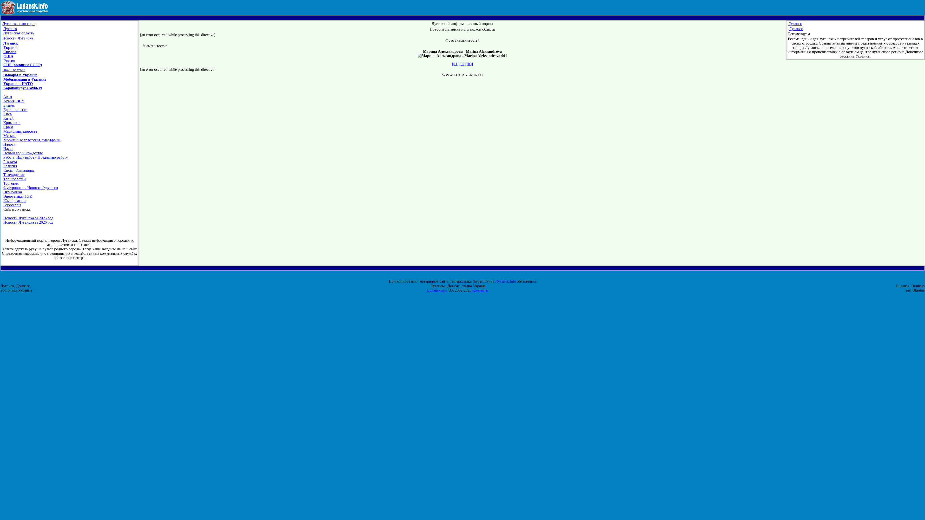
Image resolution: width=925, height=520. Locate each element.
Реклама (10, 162)
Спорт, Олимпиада (18, 170)
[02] (462, 64)
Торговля (11, 183)
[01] (455, 64)
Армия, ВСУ (13, 101)
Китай (8, 118)
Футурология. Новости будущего (30, 188)
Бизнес (9, 105)
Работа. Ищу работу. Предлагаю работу (35, 157)
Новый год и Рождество (23, 153)
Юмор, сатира (14, 201)
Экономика (12, 192)
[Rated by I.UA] (466, 277)
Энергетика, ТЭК (17, 196)
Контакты (480, 290)
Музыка (9, 136)
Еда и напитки (15, 110)
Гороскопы (12, 205)
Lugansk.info (437, 290)
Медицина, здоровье (20, 131)
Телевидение (14, 175)
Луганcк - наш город (19, 24)
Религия (10, 166)
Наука (8, 149)
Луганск (10, 29)
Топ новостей (14, 179)
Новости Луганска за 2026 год (28, 222)
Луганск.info (505, 281)
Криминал (11, 123)
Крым (8, 127)
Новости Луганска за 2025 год (28, 218)
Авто (7, 97)
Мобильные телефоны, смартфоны (31, 140)
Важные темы (13, 70)
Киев (7, 114)
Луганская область (18, 33)
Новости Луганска (17, 38)
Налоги (9, 144)
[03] (470, 64)
